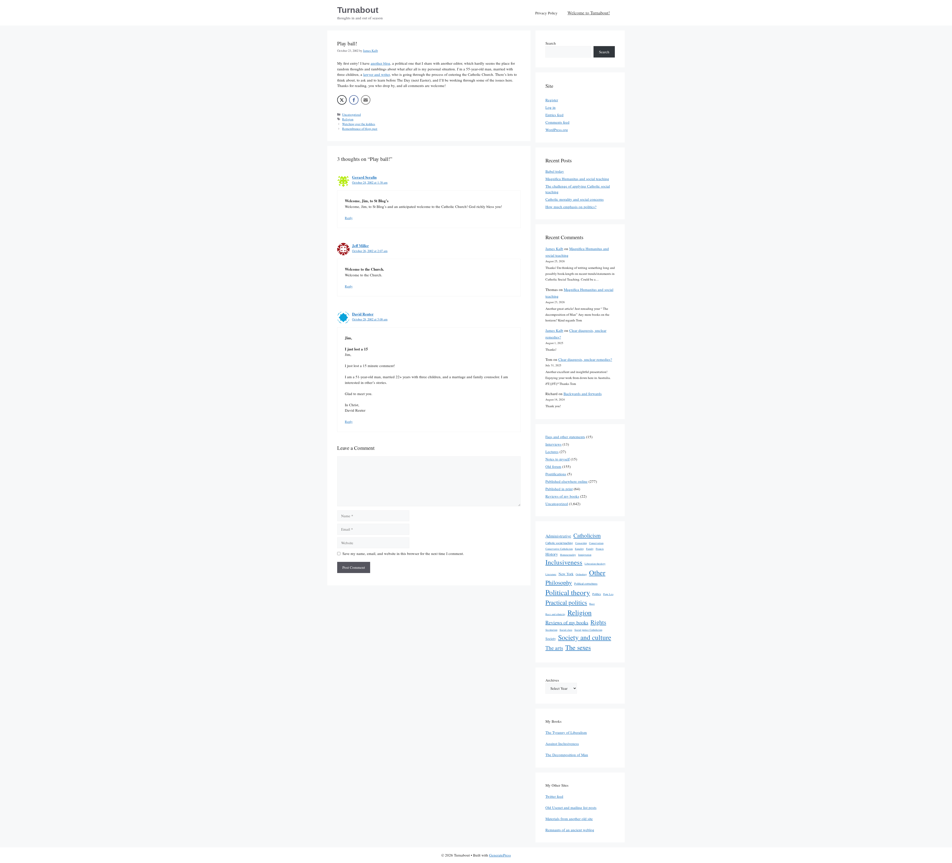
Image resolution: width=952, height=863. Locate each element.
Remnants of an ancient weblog (569, 829)
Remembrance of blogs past (359, 129)
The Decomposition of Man (566, 754)
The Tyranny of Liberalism (566, 732)
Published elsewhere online (566, 481)
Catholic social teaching (559, 543)
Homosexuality (568, 554)
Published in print (559, 488)
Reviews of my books (562, 496)
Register (551, 99)
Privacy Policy (546, 12)
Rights (598, 622)
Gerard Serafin (364, 177)
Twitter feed (554, 796)
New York (566, 574)
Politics (596, 594)
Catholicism (587, 535)
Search (550, 43)
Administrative (558, 536)
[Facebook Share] (353, 100)
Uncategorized (351, 115)
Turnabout (357, 10)
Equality (579, 548)
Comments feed (557, 122)
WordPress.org (556, 129)
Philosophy (558, 582)
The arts (554, 647)
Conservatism (596, 543)
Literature (550, 574)
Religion (347, 119)
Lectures (552, 451)
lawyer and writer (376, 74)
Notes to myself (557, 459)
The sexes (578, 647)
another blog (380, 63)
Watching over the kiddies (358, 124)
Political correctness (585, 583)
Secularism (551, 630)
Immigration (584, 554)
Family (590, 548)
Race (592, 603)
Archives (552, 680)
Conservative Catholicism (559, 548)
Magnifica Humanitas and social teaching (577, 178)
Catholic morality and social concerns (574, 199)
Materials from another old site (569, 818)
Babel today (554, 171)
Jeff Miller (360, 245)
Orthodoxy (581, 574)
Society (550, 638)
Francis (600, 548)
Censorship (581, 543)
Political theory (567, 592)
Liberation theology (595, 563)
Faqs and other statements (565, 436)
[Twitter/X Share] (342, 100)
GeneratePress (500, 855)
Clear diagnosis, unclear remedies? (585, 359)
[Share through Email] (365, 100)
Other (597, 572)
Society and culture (584, 637)
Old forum (553, 466)
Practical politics (566, 602)
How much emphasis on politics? (570, 206)
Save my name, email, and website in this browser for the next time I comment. (403, 553)
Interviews (553, 444)
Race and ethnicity (555, 614)
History (551, 554)
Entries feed (554, 114)
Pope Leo (608, 594)
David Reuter (363, 314)
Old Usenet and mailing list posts (570, 807)
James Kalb (554, 248)
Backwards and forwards (583, 393)
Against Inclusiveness (562, 743)
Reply (349, 218)
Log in (550, 107)
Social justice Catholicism (588, 630)
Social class (566, 630)
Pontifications (555, 473)
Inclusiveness (563, 562)
